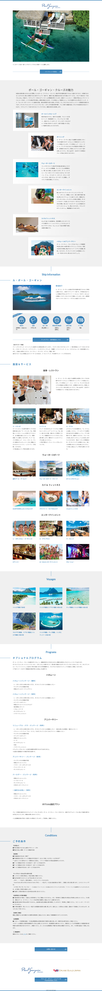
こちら (24, 934)
